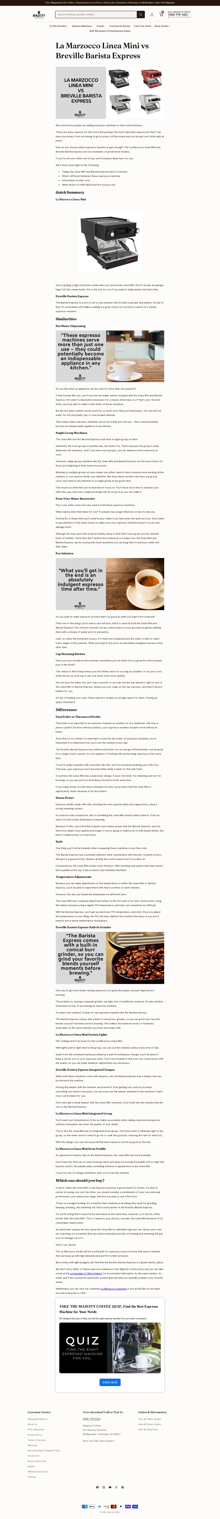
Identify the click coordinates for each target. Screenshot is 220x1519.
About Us (32, 1424)
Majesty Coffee (113, 1512)
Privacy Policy (35, 1434)
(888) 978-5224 (91, 1418)
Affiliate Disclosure (38, 1471)
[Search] (141, 14)
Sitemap (32, 1476)
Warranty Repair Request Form (44, 1450)
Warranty (32, 1445)
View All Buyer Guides (149, 1424)
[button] (59, 26)
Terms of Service (37, 1440)
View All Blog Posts (148, 1429)
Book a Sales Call (37, 1461)
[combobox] (96, 14)
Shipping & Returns (37, 1419)
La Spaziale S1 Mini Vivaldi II (86, 1273)
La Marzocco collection (114, 1288)
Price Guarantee (36, 1429)
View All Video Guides (149, 1419)
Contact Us (33, 1456)
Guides (31, 1466)
